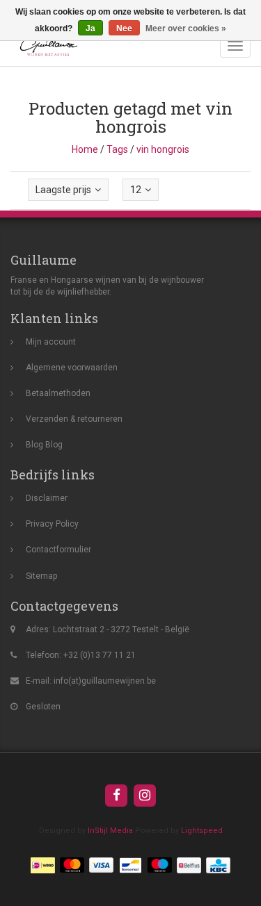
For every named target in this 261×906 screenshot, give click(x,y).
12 (135, 189)
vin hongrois (162, 149)
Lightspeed (202, 830)
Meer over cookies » (185, 28)
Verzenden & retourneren (74, 419)
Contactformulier (58, 549)
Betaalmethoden (58, 393)
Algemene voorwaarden (72, 367)
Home (85, 149)
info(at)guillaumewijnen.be (105, 681)
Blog (34, 445)
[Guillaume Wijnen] (45, 45)
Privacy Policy (52, 524)
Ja (90, 28)
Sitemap (41, 576)
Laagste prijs (63, 189)
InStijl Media (110, 830)
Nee (124, 28)
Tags (117, 149)
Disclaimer (47, 498)
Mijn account (51, 342)
